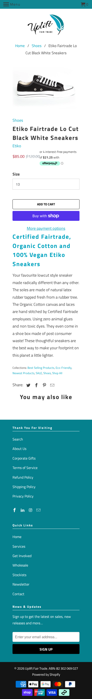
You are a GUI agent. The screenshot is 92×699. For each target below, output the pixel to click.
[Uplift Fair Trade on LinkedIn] (23, 510)
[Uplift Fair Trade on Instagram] (31, 510)
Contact (18, 594)
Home (20, 46)
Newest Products (23, 373)
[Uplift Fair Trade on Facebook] (15, 510)
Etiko (17, 146)
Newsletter (21, 584)
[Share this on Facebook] (35, 385)
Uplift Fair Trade (36, 668)
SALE (39, 373)
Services (19, 546)
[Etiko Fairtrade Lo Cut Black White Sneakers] (46, 88)
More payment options (46, 228)
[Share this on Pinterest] (43, 385)
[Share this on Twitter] (27, 385)
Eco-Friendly (63, 367)
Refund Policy (23, 477)
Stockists (19, 574)
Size (16, 174)
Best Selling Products (40, 367)
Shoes (37, 46)
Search (18, 439)
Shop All (57, 373)
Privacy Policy (23, 496)
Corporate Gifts (24, 458)
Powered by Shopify (46, 674)
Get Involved (22, 555)
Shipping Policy (24, 486)
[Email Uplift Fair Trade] (38, 510)
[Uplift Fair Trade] (46, 26)
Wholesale (20, 565)
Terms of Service (25, 467)
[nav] (12, 4)
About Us (19, 448)
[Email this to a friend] (51, 385)
